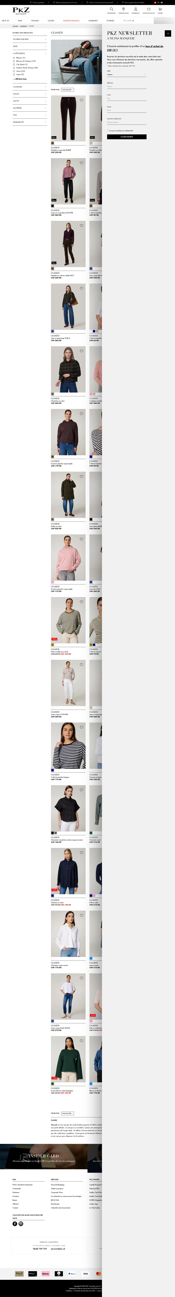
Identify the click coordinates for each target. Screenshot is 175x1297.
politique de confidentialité (125, 131)
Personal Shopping (57, 1185)
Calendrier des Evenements (60, 1208)
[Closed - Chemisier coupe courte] (68, 933)
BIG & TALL (55, 1200)
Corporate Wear (57, 1192)
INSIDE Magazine (95, 1200)
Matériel (17, 108)
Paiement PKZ (94, 1188)
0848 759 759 (40, 1248)
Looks (51, 20)
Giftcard (15, 1204)
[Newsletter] (168, 33)
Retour (15, 1200)
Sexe (15, 46)
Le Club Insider (94, 1208)
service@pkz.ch (58, 1248)
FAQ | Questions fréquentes (23, 1185)
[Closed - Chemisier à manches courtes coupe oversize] (68, 807)
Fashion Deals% (71, 20)
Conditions (69, 1291)
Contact (15, 1208)
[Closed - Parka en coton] (68, 494)
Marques (93, 20)
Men (20, 20)
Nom (109, 95)
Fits (15, 115)
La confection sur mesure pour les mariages (66, 1196)
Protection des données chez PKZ (85, 1291)
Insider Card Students (97, 1196)
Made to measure (57, 1188)
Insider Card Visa (95, 1192)
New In (5, 20)
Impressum (100, 1291)
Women (35, 20)
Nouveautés (66, 90)
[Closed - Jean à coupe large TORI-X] (68, 306)
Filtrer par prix (21, 39)
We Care (127, 20)
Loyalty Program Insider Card (99, 1185)
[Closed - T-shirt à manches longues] (68, 744)
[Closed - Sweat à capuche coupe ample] (68, 431)
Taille (16, 94)
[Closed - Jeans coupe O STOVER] (68, 682)
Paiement (16, 1192)
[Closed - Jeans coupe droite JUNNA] (68, 995)
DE (158, 2)
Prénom (110, 83)
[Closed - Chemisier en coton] (68, 368)
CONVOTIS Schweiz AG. (98, 1288)
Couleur (17, 87)
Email (109, 107)
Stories (110, 20)
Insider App (93, 1204)
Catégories (19, 53)
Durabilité (18, 122)
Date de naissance (114, 119)
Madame (109, 74)
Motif (16, 101)
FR (162, 2)
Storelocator (55, 1204)
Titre (108, 71)
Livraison (16, 1196)
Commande (17, 1188)
